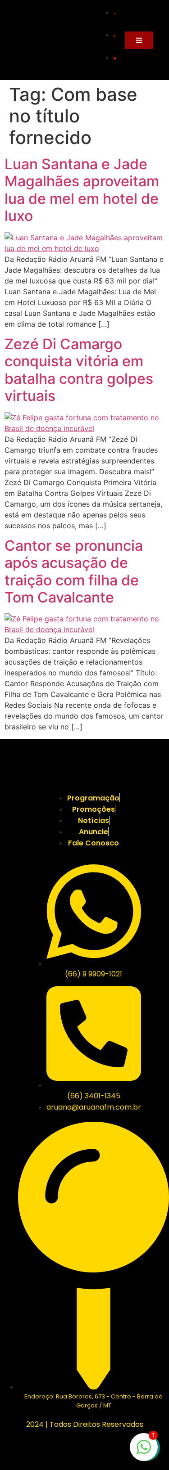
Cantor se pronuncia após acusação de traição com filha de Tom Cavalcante (74, 571)
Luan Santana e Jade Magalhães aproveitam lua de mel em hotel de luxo (82, 190)
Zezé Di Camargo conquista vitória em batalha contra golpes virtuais (79, 370)
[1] (144, 1451)
